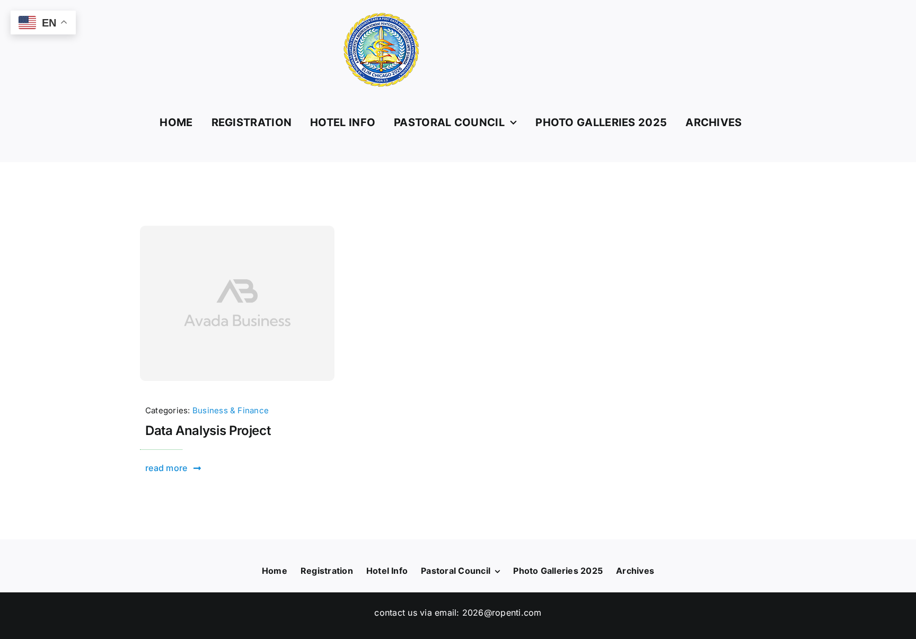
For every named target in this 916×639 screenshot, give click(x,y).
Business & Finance (230, 410)
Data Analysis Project (207, 430)
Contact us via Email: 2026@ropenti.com (457, 612)
